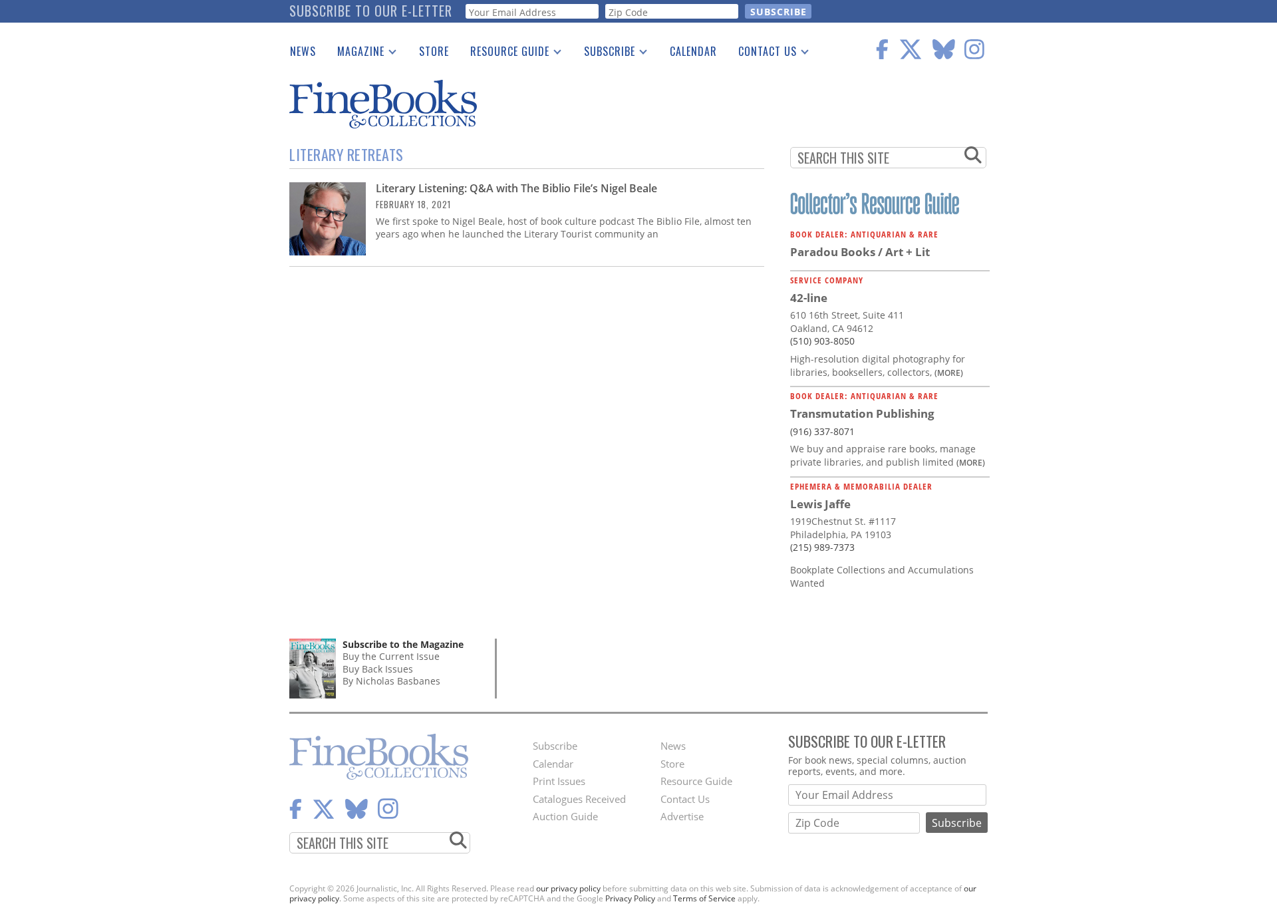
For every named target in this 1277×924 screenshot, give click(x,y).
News (303, 51)
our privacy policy (568, 888)
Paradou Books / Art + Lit (860, 251)
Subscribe (604, 54)
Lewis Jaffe (820, 504)
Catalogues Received (579, 799)
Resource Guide (504, 54)
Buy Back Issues (378, 669)
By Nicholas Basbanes (391, 681)
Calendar (693, 51)
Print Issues (559, 781)
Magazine (355, 54)
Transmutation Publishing (862, 413)
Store (434, 51)
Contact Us (762, 54)
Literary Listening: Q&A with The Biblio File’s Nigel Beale (516, 188)
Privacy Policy (630, 898)
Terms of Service (704, 898)
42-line (808, 297)
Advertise (682, 816)
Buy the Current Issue (391, 656)
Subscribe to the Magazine (403, 644)
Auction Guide (565, 816)
